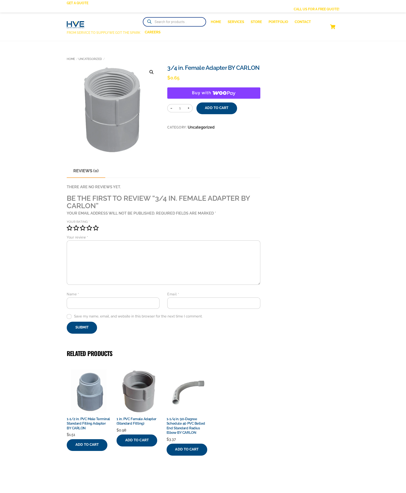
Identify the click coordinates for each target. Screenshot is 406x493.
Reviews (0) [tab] (86, 170)
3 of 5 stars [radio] (83, 228)
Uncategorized (90, 59)
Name (73, 294)
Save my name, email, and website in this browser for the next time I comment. (138, 316)
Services (236, 22)
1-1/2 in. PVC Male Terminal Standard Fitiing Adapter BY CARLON (88, 423)
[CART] (332, 26)
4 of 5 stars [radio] (89, 228)
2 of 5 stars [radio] (76, 228)
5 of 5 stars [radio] (96, 228)
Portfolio (278, 22)
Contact (303, 22)
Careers (152, 32)
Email (173, 294)
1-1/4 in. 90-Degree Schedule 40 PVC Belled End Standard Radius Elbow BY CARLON (186, 426)
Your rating (78, 221)
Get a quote (77, 3)
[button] (151, 72)
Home (216, 22)
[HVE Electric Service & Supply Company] (75, 25)
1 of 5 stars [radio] (69, 228)
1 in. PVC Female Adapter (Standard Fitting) (136, 421)
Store (256, 22)
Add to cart (216, 108)
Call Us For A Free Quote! (316, 9)
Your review (77, 237)
